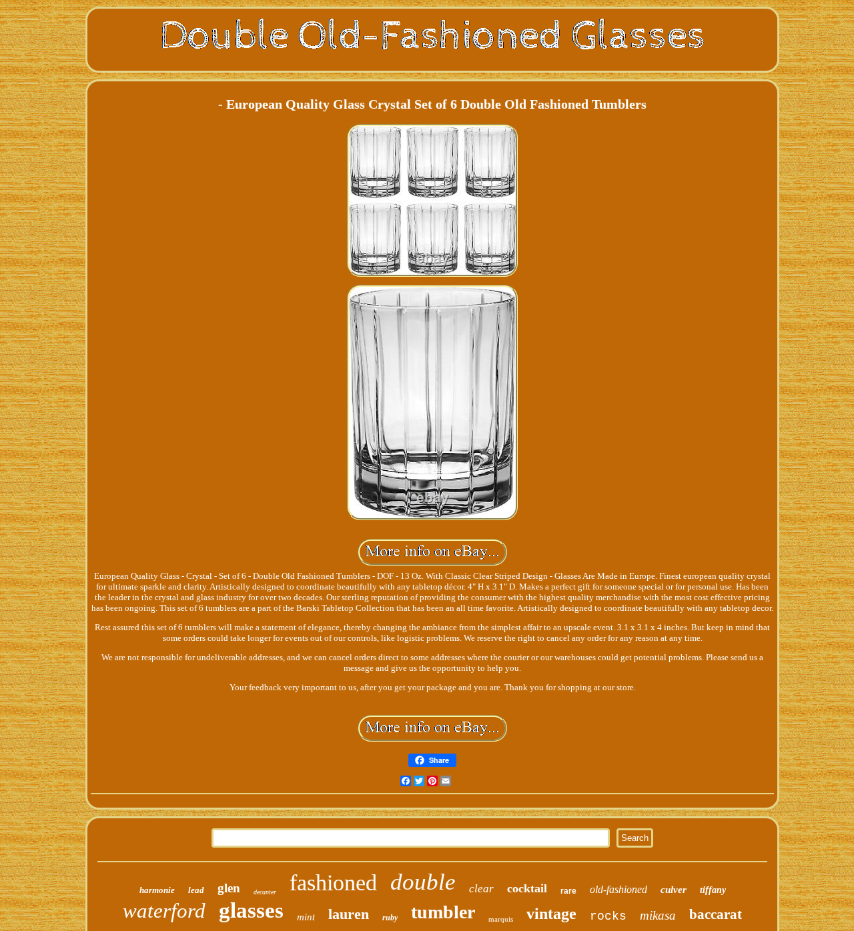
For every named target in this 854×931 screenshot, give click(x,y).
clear (481, 888)
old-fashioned (618, 889)
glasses (251, 910)
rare (568, 891)
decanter (265, 892)
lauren (348, 914)
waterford (164, 910)
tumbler (443, 912)
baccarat (715, 914)
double (423, 882)
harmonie (157, 890)
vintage (551, 913)
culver (674, 889)
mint (306, 917)
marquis (500, 919)
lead (196, 890)
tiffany (713, 890)
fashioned (333, 882)
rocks (608, 916)
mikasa (658, 915)
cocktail (527, 888)
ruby (390, 917)
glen (229, 888)
